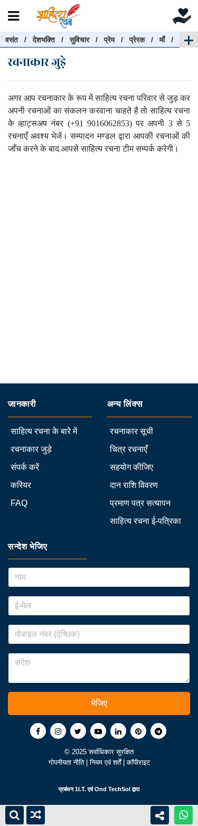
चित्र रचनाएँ (128, 449)
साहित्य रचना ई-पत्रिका (145, 521)
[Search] (14, 815)
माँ (162, 39)
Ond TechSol (112, 789)
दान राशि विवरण (134, 485)
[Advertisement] (99, 284)
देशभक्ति (44, 39)
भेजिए (99, 703)
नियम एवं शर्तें (106, 762)
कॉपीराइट (138, 762)
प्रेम (109, 39)
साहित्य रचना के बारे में (44, 431)
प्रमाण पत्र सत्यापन (140, 503)
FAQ (19, 503)
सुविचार (79, 39)
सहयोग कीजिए (131, 467)
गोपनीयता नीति (67, 762)
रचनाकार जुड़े (31, 449)
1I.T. (80, 789)
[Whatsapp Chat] (183, 815)
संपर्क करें (25, 467)
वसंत (11, 39)
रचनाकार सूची (131, 431)
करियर (21, 485)
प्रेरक (137, 39)
